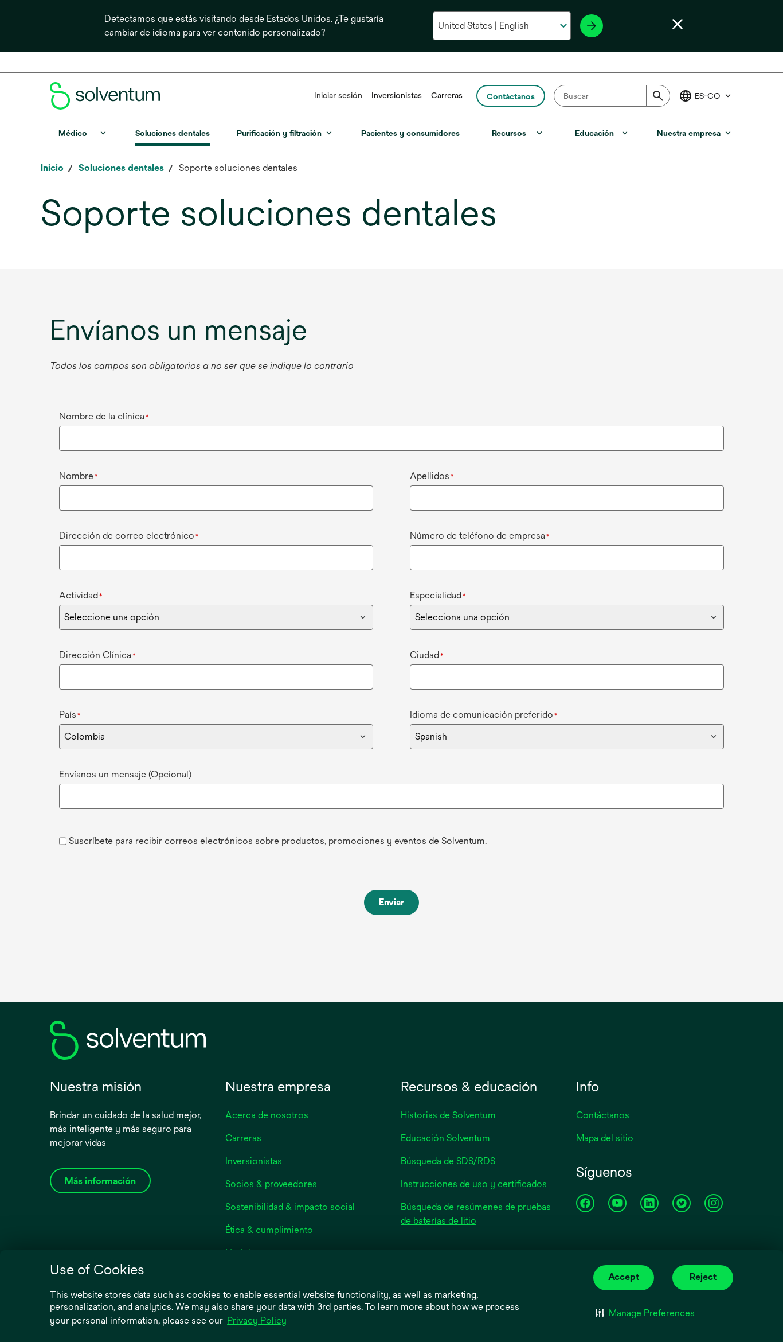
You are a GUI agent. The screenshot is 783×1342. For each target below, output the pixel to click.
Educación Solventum (445, 1138)
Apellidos (432, 475)
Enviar (391, 902)
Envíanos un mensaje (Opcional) (125, 774)
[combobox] (612, 95)
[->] (591, 25)
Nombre (78, 475)
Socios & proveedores (271, 1183)
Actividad (81, 595)
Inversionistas (396, 95)
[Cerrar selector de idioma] (677, 24)
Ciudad (427, 654)
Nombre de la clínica (104, 416)
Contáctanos (602, 1115)
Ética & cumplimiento (269, 1229)
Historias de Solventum (448, 1115)
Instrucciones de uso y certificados (474, 1183)
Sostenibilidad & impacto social (290, 1206)
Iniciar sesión (338, 95)
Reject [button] (703, 1276)
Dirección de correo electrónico (129, 535)
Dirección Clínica (97, 654)
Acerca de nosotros (266, 1115)
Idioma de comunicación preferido (484, 714)
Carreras (447, 95)
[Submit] (658, 95)
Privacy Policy (257, 1321)
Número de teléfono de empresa (480, 535)
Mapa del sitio (604, 1138)
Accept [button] (623, 1276)
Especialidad (438, 595)
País (70, 714)
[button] (645, 1313)
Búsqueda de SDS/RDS (448, 1161)
